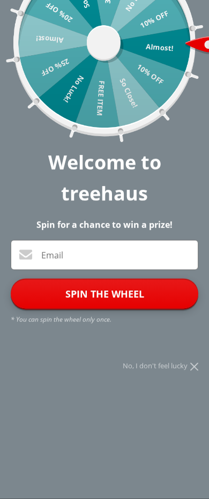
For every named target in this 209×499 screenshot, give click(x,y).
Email (52, 255)
